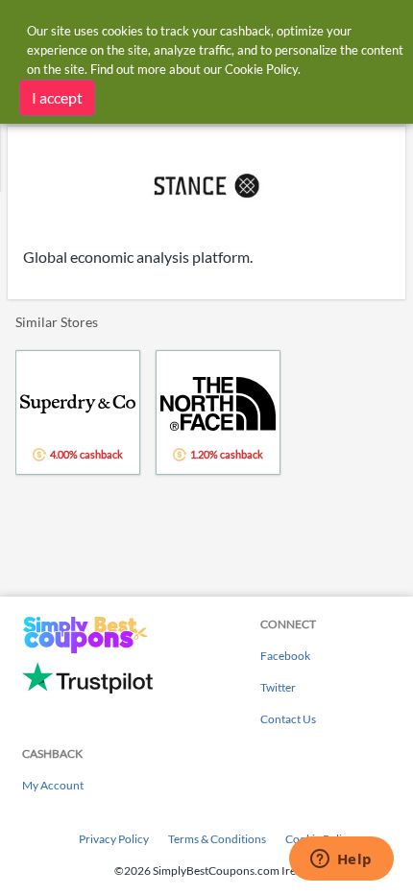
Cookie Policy (261, 69)
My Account (53, 785)
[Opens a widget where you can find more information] (341, 860)
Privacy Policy (114, 839)
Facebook (285, 655)
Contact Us (288, 719)
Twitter (278, 687)
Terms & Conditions (217, 839)
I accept (57, 97)
